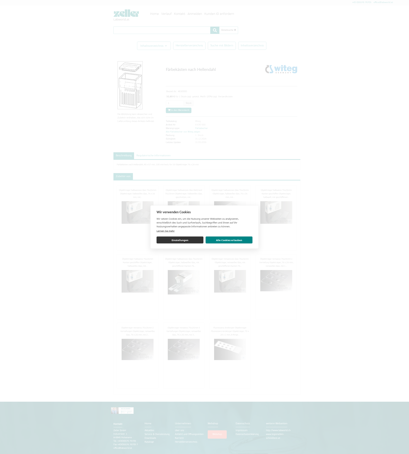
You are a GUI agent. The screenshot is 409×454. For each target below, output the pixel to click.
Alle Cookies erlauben (229, 240)
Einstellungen (180, 240)
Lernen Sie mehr (166, 230)
